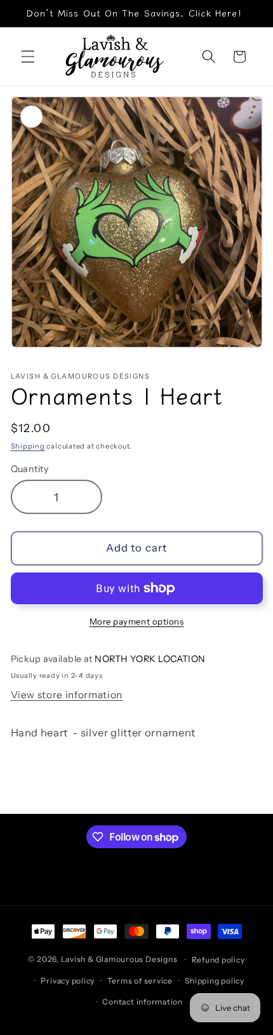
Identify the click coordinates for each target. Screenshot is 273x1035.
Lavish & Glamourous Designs (119, 959)
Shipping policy (214, 980)
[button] (28, 56)
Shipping (28, 446)
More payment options (137, 621)
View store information (67, 695)
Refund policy (218, 959)
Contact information (142, 1001)
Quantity (30, 469)
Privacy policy (68, 980)
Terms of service (140, 980)
